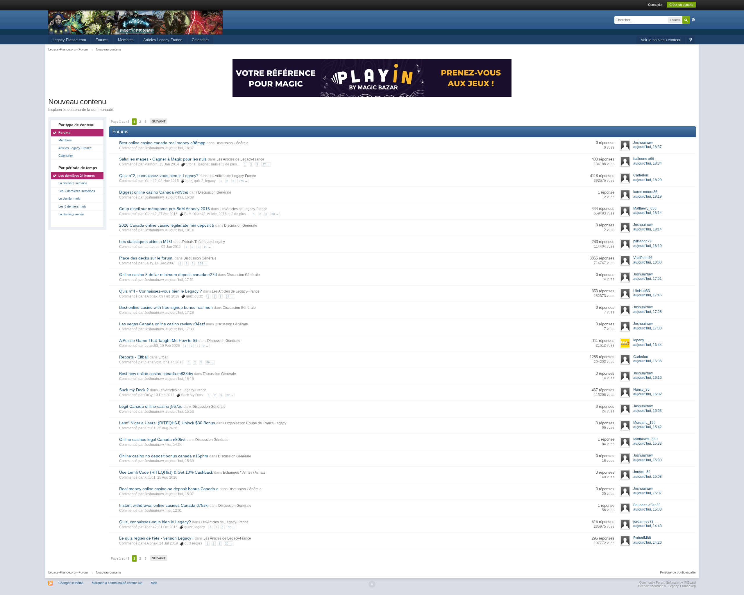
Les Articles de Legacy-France (240, 159)
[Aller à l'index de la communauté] (135, 22)
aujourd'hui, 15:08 (647, 477)
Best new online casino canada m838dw (156, 373)
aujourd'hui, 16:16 (647, 378)
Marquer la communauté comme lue (117, 583)
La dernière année (71, 214)
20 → (228, 543)
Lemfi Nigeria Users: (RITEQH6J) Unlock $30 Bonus (167, 423)
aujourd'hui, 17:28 (647, 312)
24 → (229, 296)
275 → (243, 181)
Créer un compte (681, 4)
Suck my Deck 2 (134, 389)
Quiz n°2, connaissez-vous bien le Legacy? (158, 175)
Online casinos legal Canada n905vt (152, 439)
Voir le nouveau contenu (661, 40)
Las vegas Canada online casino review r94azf (162, 324)
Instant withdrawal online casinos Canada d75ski (163, 505)
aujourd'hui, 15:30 (647, 460)
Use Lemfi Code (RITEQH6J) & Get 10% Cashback (166, 472)
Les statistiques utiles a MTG (145, 241)
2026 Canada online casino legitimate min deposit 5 (166, 225)
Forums (102, 40)
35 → (231, 527)
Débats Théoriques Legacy (203, 242)
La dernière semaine (72, 183)
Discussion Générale (231, 143)
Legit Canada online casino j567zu (151, 406)
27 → (266, 164)
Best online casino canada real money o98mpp (162, 142)
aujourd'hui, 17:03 (647, 328)
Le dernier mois (69, 198)
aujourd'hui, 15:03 (647, 509)
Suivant (159, 121)
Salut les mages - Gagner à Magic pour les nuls (163, 159)
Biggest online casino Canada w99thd (153, 192)
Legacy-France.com (69, 40)
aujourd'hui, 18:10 (647, 246)
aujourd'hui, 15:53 (647, 411)
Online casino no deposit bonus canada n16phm (163, 456)
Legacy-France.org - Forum (68, 572)
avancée (693, 19)
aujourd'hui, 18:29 (647, 180)
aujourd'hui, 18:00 (647, 262)
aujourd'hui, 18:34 (647, 163)
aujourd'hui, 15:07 (647, 493)
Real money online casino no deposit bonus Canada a (169, 488)
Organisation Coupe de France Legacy (255, 423)
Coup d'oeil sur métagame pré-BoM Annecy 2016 (164, 208)
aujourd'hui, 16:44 (647, 345)
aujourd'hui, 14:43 (647, 526)
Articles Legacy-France (162, 40)
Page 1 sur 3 (120, 121)
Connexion (655, 4)
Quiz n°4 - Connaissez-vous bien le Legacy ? (160, 291)
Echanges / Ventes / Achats (244, 472)
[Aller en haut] (372, 584)
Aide (154, 583)
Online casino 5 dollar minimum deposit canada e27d (168, 274)
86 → (210, 362)
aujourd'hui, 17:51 (647, 279)
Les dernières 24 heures (76, 175)
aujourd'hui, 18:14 (647, 213)
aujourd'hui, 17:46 (647, 295)
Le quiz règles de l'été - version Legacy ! (156, 538)
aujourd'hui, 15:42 (647, 427)
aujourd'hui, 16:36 (647, 361)
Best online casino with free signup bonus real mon (166, 307)
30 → (275, 214)
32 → (230, 395)
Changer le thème (70, 583)
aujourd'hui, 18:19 (647, 196)
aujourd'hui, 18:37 (647, 147)
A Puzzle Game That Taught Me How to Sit (158, 340)
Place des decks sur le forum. (146, 258)
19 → (207, 246)
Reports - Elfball (134, 357)
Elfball (163, 357)
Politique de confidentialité (678, 572)
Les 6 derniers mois (72, 206)
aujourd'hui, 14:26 (647, 542)
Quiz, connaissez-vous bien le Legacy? (155, 522)
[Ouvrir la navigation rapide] (690, 40)
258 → (202, 263)
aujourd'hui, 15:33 (647, 443)
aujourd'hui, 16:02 (647, 394)
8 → (205, 345)
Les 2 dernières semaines (76, 191)
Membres (126, 40)
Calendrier (200, 40)
